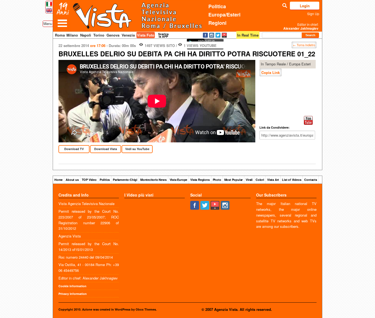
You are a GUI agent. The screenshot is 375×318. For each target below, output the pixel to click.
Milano (72, 35)
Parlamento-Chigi (125, 180)
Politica (217, 6)
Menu (47, 23)
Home (58, 180)
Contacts (310, 180)
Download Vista (105, 149)
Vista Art (273, 180)
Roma (60, 35)
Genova (113, 35)
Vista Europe (179, 180)
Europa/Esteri (224, 14)
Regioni (217, 22)
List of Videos (291, 180)
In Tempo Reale (273, 64)
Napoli (85, 35)
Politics (105, 180)
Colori (260, 180)
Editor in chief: (300, 26)
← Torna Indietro (304, 45)
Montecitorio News (153, 180)
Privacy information (72, 294)
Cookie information (72, 286)
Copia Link (270, 72)
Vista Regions (199, 180)
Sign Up (313, 13)
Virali (249, 180)
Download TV (74, 149)
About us (72, 180)
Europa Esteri (300, 64)
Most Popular (233, 180)
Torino (98, 35)
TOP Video (89, 180)
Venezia (128, 35)
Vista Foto (145, 35)
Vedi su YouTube (137, 149)
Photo (217, 180)
